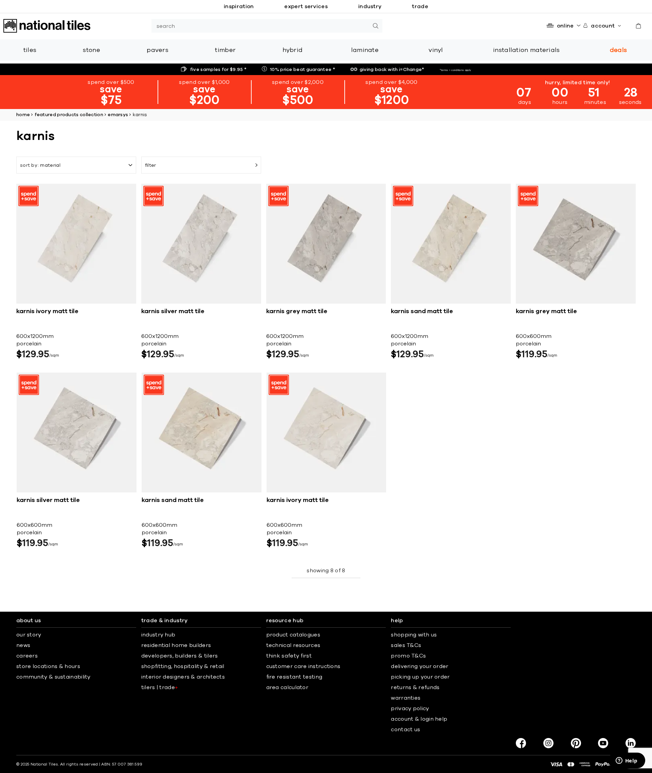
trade (420, 6)
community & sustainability (53, 677)
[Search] (375, 26)
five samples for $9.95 (218, 69)
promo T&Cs (408, 656)
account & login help (419, 719)
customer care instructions (303, 666)
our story (28, 634)
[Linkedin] (631, 743)
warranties (405, 698)
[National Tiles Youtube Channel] (603, 743)
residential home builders (176, 645)
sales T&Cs (406, 645)
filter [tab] (150, 165)
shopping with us (414, 634)
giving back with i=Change (392, 69)
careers (27, 656)
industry (369, 6)
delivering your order (419, 666)
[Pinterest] (576, 743)
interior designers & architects (183, 677)
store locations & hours (48, 666)
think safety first (289, 656)
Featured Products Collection (69, 114)
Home (23, 114)
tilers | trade (159, 687)
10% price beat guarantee (302, 69)
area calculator (287, 687)
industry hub (158, 634)
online (565, 26)
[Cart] (638, 26)
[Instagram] (548, 743)
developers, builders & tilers (179, 656)
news (23, 645)
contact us (405, 729)
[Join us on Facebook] (521, 743)
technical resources (293, 645)
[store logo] (46, 26)
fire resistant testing (294, 677)
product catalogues (293, 634)
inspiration (239, 6)
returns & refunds (415, 687)
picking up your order (420, 677)
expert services (306, 6)
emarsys (118, 114)
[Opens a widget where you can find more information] (626, 761)
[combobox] (260, 26)
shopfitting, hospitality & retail (182, 666)
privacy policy (410, 708)
